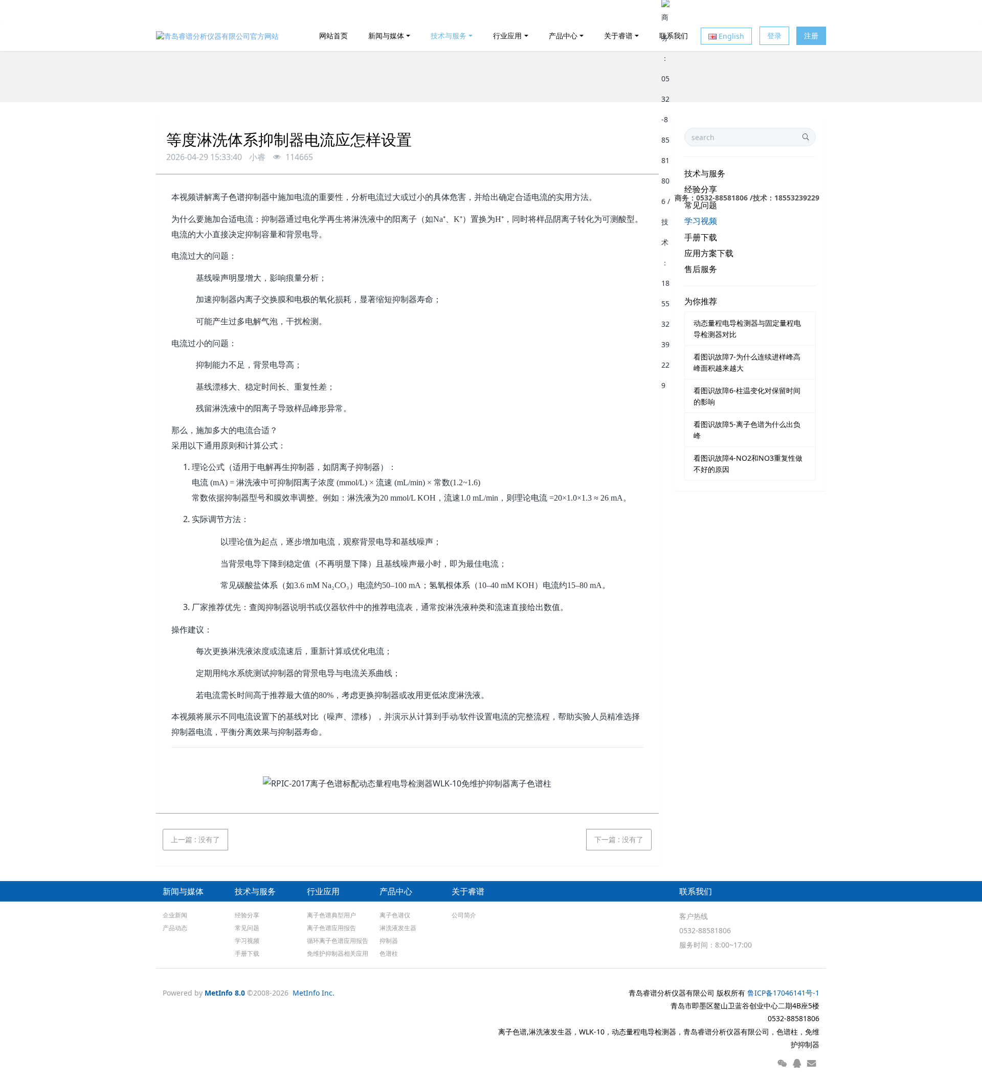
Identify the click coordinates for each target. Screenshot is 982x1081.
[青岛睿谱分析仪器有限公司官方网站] (217, 35)
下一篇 (618, 839)
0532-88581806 (705, 930)
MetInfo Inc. (313, 993)
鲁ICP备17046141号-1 (783, 993)
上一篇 (195, 839)
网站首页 (333, 35)
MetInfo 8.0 (225, 993)
